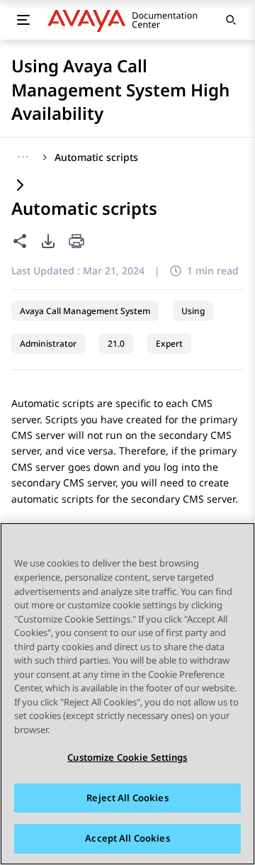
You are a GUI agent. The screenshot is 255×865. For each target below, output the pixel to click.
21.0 (116, 343)
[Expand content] (19, 186)
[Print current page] (76, 242)
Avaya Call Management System (85, 311)
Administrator (48, 343)
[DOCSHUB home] (126, 20)
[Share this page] (19, 241)
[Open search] (231, 20)
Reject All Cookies (127, 797)
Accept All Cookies (127, 838)
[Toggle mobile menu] (23, 20)
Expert (169, 343)
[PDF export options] (48, 241)
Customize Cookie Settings (127, 757)
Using (193, 311)
